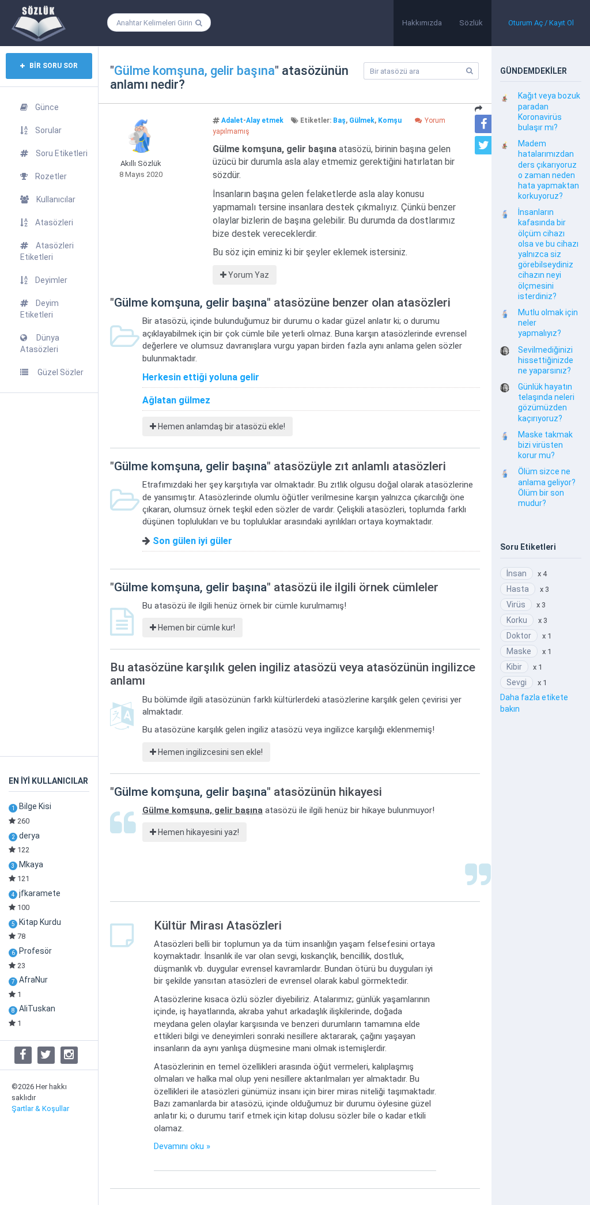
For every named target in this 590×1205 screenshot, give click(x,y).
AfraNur (33, 979)
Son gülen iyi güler (192, 540)
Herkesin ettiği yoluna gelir (200, 377)
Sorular (48, 130)
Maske (518, 651)
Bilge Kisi (35, 806)
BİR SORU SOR (53, 66)
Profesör (35, 950)
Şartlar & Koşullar (40, 1108)
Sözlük (471, 22)
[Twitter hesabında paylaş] (484, 145)
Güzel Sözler (60, 372)
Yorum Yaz (247, 274)
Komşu (390, 120)
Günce (47, 107)
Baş (339, 120)
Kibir (514, 666)
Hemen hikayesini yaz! (197, 832)
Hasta (517, 589)
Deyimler (51, 280)
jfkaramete (39, 893)
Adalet (232, 120)
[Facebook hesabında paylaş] (484, 124)
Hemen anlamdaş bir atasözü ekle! (220, 426)
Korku (516, 620)
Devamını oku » (182, 1146)
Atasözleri (54, 222)
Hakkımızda (422, 22)
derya (29, 835)
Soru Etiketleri (62, 153)
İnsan (516, 573)
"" (194, 70)
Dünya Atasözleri (39, 343)
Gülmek (362, 120)
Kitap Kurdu (40, 922)
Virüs (515, 604)
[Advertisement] (49, 574)
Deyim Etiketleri (39, 309)
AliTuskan (37, 1008)
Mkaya (31, 864)
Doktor (518, 635)
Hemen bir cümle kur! (195, 627)
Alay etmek (264, 120)
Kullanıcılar (55, 199)
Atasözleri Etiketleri (47, 251)
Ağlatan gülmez (176, 400)
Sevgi (516, 682)
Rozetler (51, 176)
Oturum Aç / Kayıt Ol (541, 22)
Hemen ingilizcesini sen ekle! (209, 752)
